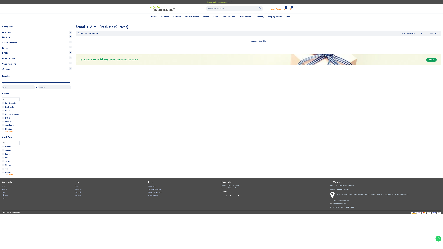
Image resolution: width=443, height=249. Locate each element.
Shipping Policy (153, 195)
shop (431, 59)
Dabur (7, 110)
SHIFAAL (8, 121)
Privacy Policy (152, 186)
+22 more (9, 174)
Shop (288, 16)
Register (278, 9)
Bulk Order (5, 195)
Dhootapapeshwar (12, 114)
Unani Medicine (246, 16)
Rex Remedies (10, 103)
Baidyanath (9, 107)
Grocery (260, 16)
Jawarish (8, 172)
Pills (6, 157)
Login (273, 9)
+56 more (9, 131)
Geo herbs (9, 125)
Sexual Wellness (192, 16)
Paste (7, 154)
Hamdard (8, 129)
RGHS (216, 16)
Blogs (3, 198)
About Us (4, 189)
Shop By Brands (275, 16)
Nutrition (177, 16)
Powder (8, 146)
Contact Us (78, 189)
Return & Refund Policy (155, 192)
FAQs (76, 186)
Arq (6, 168)
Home (3, 186)
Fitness (206, 16)
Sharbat (8, 165)
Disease (153, 16)
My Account (78, 195)
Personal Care (229, 16)
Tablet (7, 161)
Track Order (78, 192)
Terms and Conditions (154, 189)
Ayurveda (165, 16)
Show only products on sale (89, 33)
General (8, 150)
